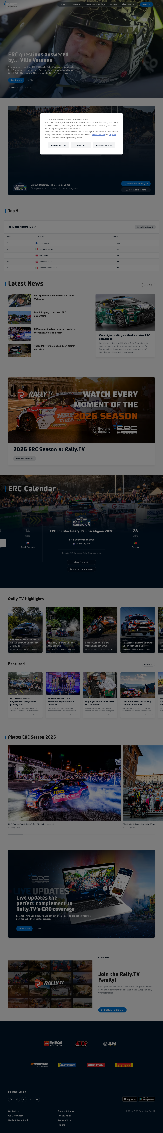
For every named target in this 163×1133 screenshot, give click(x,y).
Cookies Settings (58, 145)
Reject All (81, 145)
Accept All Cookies (104, 145)
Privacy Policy (98, 135)
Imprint (112, 135)
